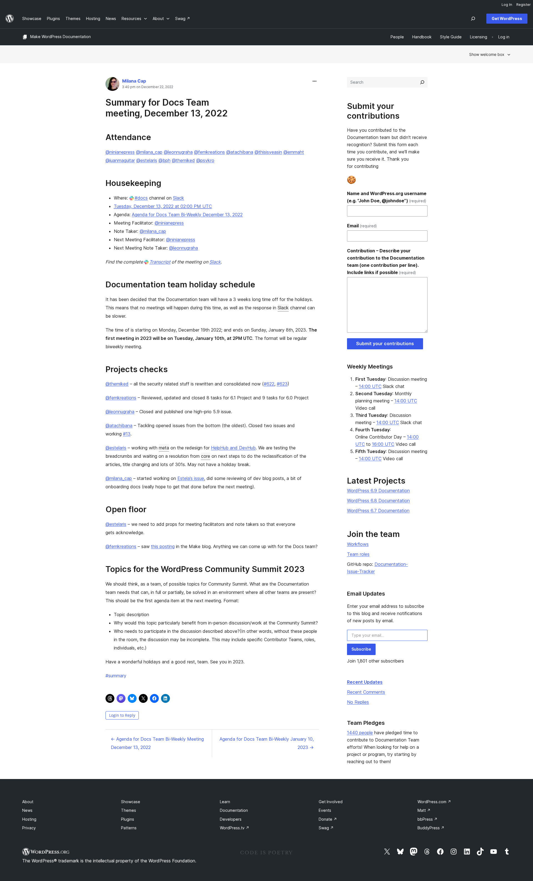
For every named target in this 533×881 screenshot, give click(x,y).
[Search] (422, 82)
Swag (326, 827)
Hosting (29, 819)
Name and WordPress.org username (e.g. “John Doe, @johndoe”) (386, 197)
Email (362, 225)
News (27, 810)
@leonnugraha (178, 152)
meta (164, 448)
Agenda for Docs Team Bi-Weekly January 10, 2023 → (267, 743)
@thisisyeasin (268, 152)
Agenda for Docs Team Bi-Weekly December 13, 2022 (187, 214)
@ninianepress (120, 152)
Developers (231, 819)
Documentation (234, 810)
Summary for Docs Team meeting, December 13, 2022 (166, 107)
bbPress (428, 819)
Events (325, 810)
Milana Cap (134, 81)
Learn (225, 801)
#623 (282, 384)
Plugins (127, 819)
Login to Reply (122, 715)
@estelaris (146, 160)
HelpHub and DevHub (233, 448)
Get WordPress (507, 18)
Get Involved (331, 801)
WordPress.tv (234, 827)
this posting (163, 546)
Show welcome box (486, 54)
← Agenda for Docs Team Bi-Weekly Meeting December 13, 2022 (157, 743)
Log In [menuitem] (507, 4)
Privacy (29, 827)
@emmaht (293, 152)
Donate (328, 819)
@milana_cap (149, 152)
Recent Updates (365, 682)
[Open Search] (473, 18)
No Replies (358, 702)
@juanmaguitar (120, 160)
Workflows (358, 544)
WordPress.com (434, 801)
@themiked (183, 160)
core (205, 456)
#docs (141, 198)
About (27, 801)
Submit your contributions (385, 343)
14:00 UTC (370, 386)
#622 (269, 384)
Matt (424, 810)
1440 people (360, 732)
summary (115, 675)
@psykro (205, 160)
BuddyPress (431, 827)
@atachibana (239, 152)
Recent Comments (366, 692)
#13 (126, 434)
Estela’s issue (190, 478)
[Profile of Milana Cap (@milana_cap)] (112, 85)
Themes (128, 810)
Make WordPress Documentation (60, 36)
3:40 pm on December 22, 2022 (147, 87)
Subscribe (361, 649)
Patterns (129, 827)
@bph (164, 160)
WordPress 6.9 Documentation (378, 490)
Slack (178, 198)
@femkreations (209, 152)
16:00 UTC (383, 444)
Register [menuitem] (523, 4)
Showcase (130, 801)
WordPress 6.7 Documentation (378, 510)
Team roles (358, 554)
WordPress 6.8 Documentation (378, 500)
